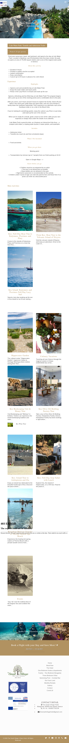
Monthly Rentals (49, 683)
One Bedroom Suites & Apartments (50, 670)
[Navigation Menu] (65, 2)
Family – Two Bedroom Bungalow (49, 673)
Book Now (49, 665)
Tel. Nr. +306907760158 (50, 708)
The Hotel (50, 668)
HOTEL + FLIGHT (34, 649)
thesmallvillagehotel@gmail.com (51, 712)
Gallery (49, 685)
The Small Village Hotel (50, 705)
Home (50, 663)
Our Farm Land (50, 680)
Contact (50, 688)
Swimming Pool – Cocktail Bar (50, 678)
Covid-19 (50, 690)
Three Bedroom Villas (49, 675)
